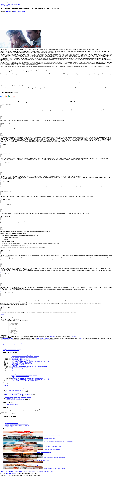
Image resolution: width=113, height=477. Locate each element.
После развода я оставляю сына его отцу (51, 454)
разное (17, 11)
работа (14, 11)
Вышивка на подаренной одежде (11, 418)
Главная (2, 4)
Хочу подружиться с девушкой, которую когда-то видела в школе (16, 346)
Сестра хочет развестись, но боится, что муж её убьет (54, 457)
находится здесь (74, 336)
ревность (21, 11)
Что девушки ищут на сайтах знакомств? (11, 342)
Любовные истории (9, 471)
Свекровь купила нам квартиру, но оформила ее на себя (54, 468)
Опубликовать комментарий (6, 337)
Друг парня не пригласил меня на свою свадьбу (12, 343)
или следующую (46, 338)
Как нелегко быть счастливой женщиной (51, 449)
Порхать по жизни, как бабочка (11, 423)
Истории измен (26, 471)
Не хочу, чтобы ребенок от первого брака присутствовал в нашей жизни (58, 441)
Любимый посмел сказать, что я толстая (51, 435)
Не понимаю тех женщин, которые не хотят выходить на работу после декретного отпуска (30, 361)
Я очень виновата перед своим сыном (12, 420)
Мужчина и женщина (18, 471)
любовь (10, 11)
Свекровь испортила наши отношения (10, 345)
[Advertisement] (56, 21)
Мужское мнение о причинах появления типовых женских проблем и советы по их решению (56, 443)
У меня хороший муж (16, 365)
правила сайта (52, 336)
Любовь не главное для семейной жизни (13, 390)
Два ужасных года (9, 419)
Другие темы (31, 471)
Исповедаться (7, 5)
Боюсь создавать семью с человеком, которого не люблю (16, 424)
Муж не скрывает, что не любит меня (10, 344)
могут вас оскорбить (78, 409)
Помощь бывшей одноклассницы (18, 364)
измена (7, 11)
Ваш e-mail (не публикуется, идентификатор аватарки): (11, 320)
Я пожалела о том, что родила (43, 460)
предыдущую (40, 338)
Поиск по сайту (3, 412)
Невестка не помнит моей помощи (12, 422)
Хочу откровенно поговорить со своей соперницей (22, 360)
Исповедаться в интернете (11, 473)
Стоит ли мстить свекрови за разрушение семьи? (21, 362)
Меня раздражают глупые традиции (12, 393)
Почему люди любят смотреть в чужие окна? (12, 349)
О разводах (40, 471)
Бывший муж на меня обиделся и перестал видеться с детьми (17, 425)
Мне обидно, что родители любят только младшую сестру (49, 465)
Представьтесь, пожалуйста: (6, 319)
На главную (2, 471)
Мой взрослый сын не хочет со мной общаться (52, 446)
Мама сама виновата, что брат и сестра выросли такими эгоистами (18, 394)
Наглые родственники (7, 347)
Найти (13, 413)
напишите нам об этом (20, 97)
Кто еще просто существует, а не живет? (11, 350)
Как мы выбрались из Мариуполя (50, 438)
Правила (2, 5)
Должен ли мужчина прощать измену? (51, 432)
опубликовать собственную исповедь (33, 409)
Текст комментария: (4, 335)
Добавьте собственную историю (6, 338)
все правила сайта (32, 410)
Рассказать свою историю (15, 4)
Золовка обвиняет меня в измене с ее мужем (20, 358)
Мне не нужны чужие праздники (11, 395)
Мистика (36, 471)
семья (24, 11)
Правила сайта (7, 4)
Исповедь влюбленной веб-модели (44, 452)
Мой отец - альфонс (9, 426)
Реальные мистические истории (11, 404)
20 (5, 11)
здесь (81, 338)
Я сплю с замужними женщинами (50, 463)
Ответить (2, 113)
